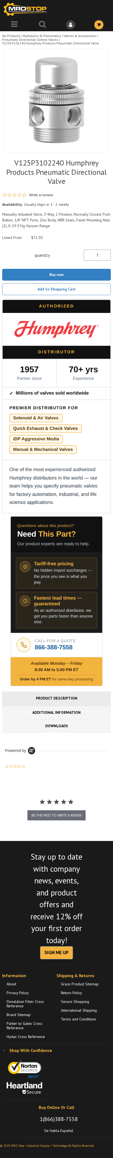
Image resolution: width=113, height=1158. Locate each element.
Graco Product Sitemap (80, 984)
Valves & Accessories (80, 36)
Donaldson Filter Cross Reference (25, 1003)
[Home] (27, 9)
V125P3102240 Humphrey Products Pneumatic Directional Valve (50, 43)
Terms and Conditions (78, 1019)
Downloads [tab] (56, 725)
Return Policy (71, 992)
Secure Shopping (75, 1001)
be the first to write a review (56, 815)
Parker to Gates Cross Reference (24, 1025)
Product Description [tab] (56, 698)
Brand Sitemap (19, 1014)
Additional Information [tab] (56, 712)
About (11, 984)
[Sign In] (70, 24)
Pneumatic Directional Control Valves (30, 40)
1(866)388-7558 (59, 1119)
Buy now (56, 274)
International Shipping (79, 1010)
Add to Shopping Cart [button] (57, 289)
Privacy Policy (18, 992)
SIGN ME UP (56, 952)
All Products (11, 36)
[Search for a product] (42, 24)
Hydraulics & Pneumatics (42, 36)
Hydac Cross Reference (26, 1036)
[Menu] (14, 24)
